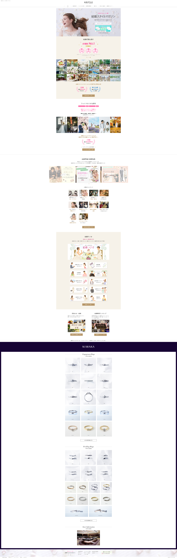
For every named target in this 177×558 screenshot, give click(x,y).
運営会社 (21, 557)
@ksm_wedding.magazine (106, 553)
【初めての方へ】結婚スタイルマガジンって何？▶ (103, 23)
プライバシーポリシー (16, 557)
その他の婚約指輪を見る (88, 440)
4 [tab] (89, 183)
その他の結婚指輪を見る (88, 520)
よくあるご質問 (86, 554)
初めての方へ (79, 554)
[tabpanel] (88, 174)
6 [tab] (91, 183)
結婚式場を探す (80, 551)
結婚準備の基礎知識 (95, 551)
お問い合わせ (25, 557)
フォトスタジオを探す (87, 551)
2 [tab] (86, 183)
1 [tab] (85, 183)
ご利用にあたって (10, 557)
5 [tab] (90, 183)
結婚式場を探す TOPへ (88, 95)
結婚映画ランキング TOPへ (100, 334)
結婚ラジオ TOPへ (88, 304)
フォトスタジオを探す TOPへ (88, 149)
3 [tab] (87, 183)
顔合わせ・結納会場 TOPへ (76, 334)
